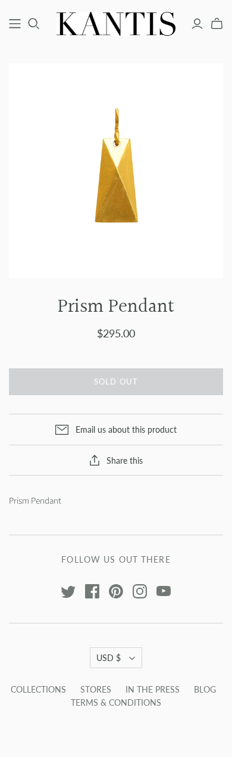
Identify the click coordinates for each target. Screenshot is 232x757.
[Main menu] (15, 24)
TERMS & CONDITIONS (116, 702)
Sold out (115, 381)
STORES (95, 689)
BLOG (205, 689)
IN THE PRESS (153, 689)
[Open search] (34, 24)
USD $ (108, 658)
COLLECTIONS (38, 689)
